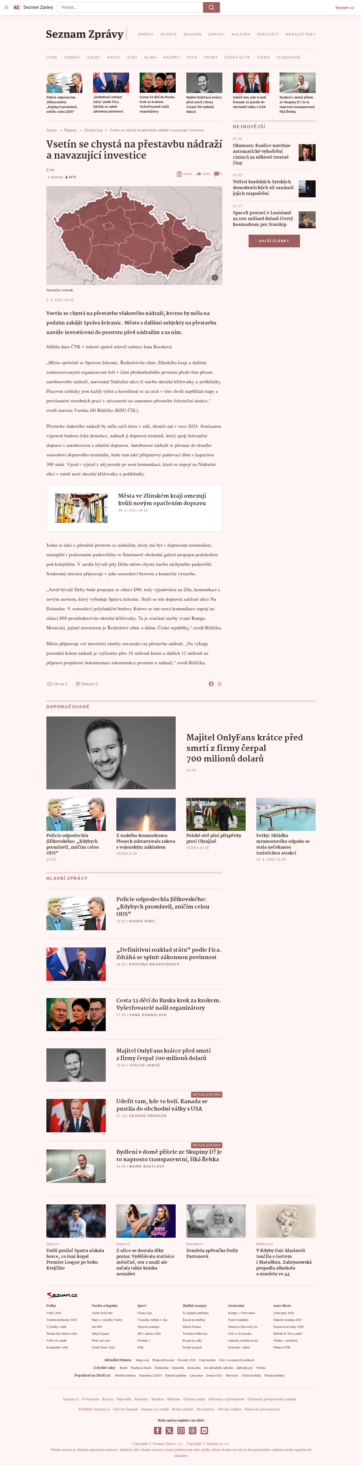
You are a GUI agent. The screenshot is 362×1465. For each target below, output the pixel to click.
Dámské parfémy (176, 1375)
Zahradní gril (244, 1367)
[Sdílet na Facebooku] (211, 684)
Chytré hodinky (251, 1375)
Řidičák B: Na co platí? (287, 1333)
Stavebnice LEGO (150, 1375)
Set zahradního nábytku (218, 1367)
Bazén (123, 1367)
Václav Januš (144, 1065)
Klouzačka (194, 1367)
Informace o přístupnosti (226, 1398)
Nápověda (124, 1398)
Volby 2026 (53, 1313)
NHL (140, 1347)
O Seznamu (90, 1398)
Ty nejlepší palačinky (196, 1313)
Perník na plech (192, 1347)
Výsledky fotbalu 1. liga (152, 1319)
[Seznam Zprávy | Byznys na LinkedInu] (204, 1430)
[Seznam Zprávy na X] (169, 1430)
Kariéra (107, 1398)
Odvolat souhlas (229, 1408)
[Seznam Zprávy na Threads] (192, 1430)
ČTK (50, 170)
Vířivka (260, 1367)
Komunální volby (57, 1347)
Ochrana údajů (194, 1398)
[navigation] (6, 7)
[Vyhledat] (211, 7)
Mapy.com (142, 1360)
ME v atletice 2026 (149, 1333)
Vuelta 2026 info (102, 1313)
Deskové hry (214, 1375)
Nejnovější (249, 126)
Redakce (158, 1398)
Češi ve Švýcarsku (239, 1333)
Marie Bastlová (147, 1166)
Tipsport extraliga (148, 1326)
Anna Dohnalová (148, 1015)
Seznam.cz (344, 7)
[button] (64, 83)
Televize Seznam (125, 1408)
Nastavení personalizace (262, 1408)
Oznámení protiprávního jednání (272, 1398)
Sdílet (206, 174)
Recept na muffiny (194, 1319)
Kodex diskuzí (182, 1408)
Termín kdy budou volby (61, 1333)
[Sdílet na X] (219, 684)
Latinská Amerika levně (243, 1340)
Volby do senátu (56, 1340)
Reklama (173, 1398)
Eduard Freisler (148, 1116)
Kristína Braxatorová (154, 964)
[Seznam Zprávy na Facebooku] (157, 1430)
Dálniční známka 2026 (287, 1319)
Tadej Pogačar (100, 1333)
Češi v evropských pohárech (236, 1360)
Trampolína (161, 1367)
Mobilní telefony (125, 1375)
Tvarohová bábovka (195, 1333)
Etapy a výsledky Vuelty (107, 1319)
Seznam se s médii (155, 1408)
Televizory (232, 1375)
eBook (187, 174)
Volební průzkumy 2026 (61, 1319)
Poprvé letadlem (238, 1319)
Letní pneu (196, 1375)
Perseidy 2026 (187, 1360)
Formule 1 (143, 1340)
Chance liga (144, 1313)
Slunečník (178, 1367)
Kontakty (141, 1398)
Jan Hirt (97, 1326)
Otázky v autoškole (285, 1340)
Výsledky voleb (56, 1326)
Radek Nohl (142, 921)
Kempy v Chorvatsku (241, 1313)
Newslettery (205, 1408)
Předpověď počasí (163, 1360)
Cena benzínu (207, 1360)
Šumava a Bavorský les (243, 1326)
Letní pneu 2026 (283, 1313)
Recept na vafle (192, 1340)
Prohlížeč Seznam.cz (94, 1408)
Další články (274, 241)
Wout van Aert (101, 1340)
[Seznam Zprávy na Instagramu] (181, 1430)
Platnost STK (281, 1347)
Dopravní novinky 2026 (288, 1326)
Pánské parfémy (274, 1375)
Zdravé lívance (192, 1326)
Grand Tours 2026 (103, 1347)
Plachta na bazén (141, 1367)
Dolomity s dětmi (239, 1347)
